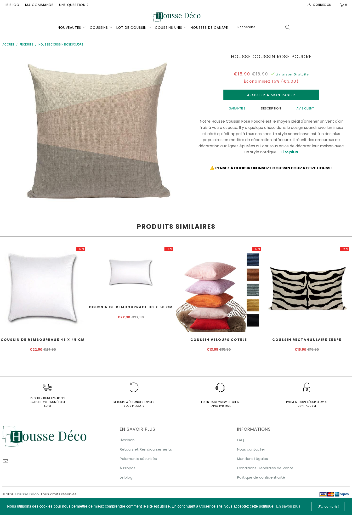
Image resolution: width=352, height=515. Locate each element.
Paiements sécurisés (138, 458)
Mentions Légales (252, 458)
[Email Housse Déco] (6, 461)
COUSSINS (99, 27)
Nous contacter (251, 449)
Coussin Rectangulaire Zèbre (307, 289)
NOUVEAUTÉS (69, 27)
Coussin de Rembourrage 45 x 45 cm (43, 289)
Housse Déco (27, 494)
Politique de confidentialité (261, 477)
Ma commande (39, 4)
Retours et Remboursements (146, 449)
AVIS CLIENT (305, 108)
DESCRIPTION (271, 108)
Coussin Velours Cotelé (219, 289)
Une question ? (74, 4)
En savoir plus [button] (288, 506)
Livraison (127, 439)
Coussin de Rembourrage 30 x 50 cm (131, 272)
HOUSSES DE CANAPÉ (209, 27)
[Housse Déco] (176, 16)
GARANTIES (237, 108)
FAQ (240, 439)
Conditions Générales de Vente (265, 467)
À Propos (128, 467)
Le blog (12, 4)
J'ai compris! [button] (328, 506)
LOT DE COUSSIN (132, 27)
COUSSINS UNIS (168, 27)
